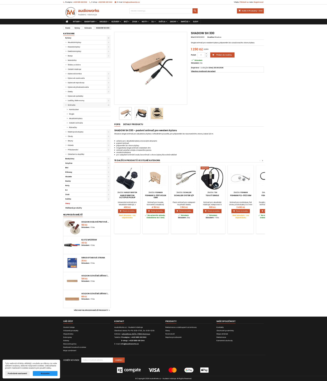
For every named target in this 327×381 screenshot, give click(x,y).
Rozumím (45, 373)
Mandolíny (72, 60)
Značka (210, 37)
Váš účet (68, 321)
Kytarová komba (75, 73)
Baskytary (89, 21)
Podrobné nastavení (17, 373)
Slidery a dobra (74, 65)
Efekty (70, 91)
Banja (70, 56)
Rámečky (73, 127)
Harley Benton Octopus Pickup (127, 196)
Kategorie (68, 33)
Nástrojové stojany (75, 132)
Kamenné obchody (225, 340)
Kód (193, 37)
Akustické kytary (74, 42)
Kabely (71, 145)
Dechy (173, 21)
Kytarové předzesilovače (78, 87)
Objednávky (68, 334)
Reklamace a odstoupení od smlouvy (181, 327)
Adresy (66, 340)
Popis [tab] (117, 124)
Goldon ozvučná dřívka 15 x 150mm (95, 294)
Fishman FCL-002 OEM (240, 195)
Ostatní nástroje (74, 69)
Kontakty (220, 327)
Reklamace (221, 337)
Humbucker (74, 109)
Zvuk (134, 21)
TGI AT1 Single (212, 195)
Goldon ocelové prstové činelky (95, 222)
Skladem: (195, 63)
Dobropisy (67, 337)
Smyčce (184, 21)
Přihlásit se (244, 2)
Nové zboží (170, 334)
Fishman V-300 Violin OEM (155, 196)
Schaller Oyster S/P (184, 195)
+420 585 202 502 (80, 2)
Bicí (125, 21)
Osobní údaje (69, 327)
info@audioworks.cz (131, 2)
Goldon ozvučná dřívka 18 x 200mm (95, 276)
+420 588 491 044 (105, 2)
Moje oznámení (69, 350)
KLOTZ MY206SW (89, 240)
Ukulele (103, 21)
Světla (162, 21)
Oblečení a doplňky (76, 154)
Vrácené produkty (70, 330)
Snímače (71, 105)
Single (71, 114)
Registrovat (259, 2)
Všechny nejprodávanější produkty (92, 310)
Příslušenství (73, 150)
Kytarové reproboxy (76, 82)
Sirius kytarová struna (93, 258)
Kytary (76, 21)
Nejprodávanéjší (73, 214)
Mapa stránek (222, 334)
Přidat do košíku (222, 54)
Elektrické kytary (74, 51)
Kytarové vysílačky (75, 96)
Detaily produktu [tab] (133, 124)
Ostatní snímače (76, 123)
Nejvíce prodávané (173, 337)
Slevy (195, 21)
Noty (144, 21)
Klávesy (115, 21)
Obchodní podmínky (225, 330)
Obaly (70, 136)
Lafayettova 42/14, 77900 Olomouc (136, 334)
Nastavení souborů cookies (74, 347)
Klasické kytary (74, 47)
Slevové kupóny (69, 344)
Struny (70, 141)
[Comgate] (163, 370)
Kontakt (119, 321)
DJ (152, 21)
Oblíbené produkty (73, 208)
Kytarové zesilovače (76, 78)
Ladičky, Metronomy (76, 100)
